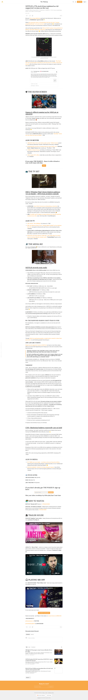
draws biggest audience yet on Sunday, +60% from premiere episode (42, 193)
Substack (38, 697)
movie (56, 143)
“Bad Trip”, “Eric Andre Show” (49, 235)
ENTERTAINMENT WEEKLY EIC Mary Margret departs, (40, 467)
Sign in (85, 1)
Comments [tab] (28, 634)
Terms (46, 692)
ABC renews (30, 223)
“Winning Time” (36, 192)
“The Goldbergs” (37, 223)
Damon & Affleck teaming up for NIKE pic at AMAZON (41, 113)
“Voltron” (52, 143)
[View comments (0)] (30, 16)
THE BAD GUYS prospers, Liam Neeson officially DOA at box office (38, 650)
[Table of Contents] (1, 350)
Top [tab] (26, 647)
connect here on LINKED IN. (55, 615)
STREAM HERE (46, 504)
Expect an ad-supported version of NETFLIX (36, 345)
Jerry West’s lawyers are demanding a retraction (45, 206)
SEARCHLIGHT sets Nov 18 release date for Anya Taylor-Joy (42, 146)
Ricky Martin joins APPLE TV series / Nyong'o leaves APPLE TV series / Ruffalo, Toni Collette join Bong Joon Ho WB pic (39, 662)
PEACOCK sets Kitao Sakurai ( (34, 235)
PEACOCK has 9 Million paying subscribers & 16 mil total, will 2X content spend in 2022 (39, 669)
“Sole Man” (55, 133)
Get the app (49, 695)
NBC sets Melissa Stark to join (34, 225)
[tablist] (29, 634)
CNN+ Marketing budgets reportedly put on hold (43, 428)
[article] (44, 653)
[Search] (73, 2)
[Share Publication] (75, 2)
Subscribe (79, 1)
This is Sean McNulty (35, 18)
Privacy (43, 692)
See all (27, 677)
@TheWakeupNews (30, 623)
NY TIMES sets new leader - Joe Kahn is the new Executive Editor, (43, 462)
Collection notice (51, 692)
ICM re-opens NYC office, (33, 155)
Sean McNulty (32, 673)
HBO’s (27, 192)
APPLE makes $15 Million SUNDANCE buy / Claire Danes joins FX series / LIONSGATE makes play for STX (38, 672)
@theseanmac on (29, 621)
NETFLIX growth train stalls (36, 268)
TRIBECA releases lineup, (33, 149)
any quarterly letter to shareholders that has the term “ (42, 22)
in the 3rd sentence (39, 24)
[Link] (24, 92)
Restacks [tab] (32, 634)
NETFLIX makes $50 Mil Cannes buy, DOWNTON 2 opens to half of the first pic (39, 660)
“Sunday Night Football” (48, 225)
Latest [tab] (29, 647)
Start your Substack (41, 695)
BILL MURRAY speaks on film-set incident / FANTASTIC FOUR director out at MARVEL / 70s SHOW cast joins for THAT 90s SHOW (38, 653)
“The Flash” (58, 61)
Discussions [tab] (33, 647)
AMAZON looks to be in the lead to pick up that (38, 143)
